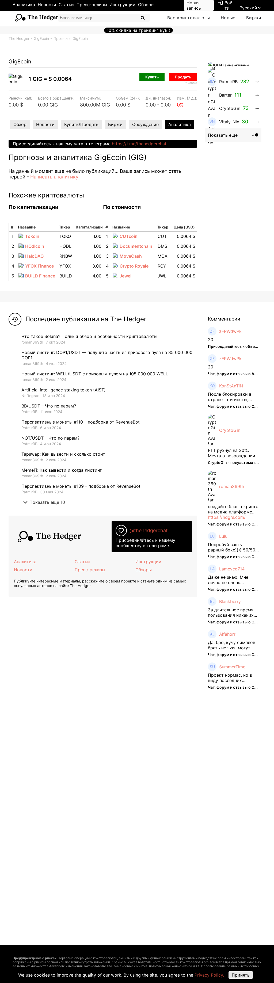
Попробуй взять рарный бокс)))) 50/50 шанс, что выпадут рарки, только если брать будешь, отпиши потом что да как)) (231, 547)
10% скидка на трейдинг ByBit (138, 30)
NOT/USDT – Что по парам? (51, 438)
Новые (228, 17)
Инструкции (122, 4)
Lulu (223, 536)
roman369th (32, 342)
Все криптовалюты (188, 17)
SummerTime (232, 666)
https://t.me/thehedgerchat (139, 143)
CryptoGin (229, 430)
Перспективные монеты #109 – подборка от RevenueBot (80, 486)
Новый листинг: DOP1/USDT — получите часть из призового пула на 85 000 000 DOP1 (106, 355)
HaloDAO (34, 256)
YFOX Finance (39, 266)
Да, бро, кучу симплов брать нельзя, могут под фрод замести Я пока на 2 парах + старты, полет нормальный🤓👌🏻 (231, 645)
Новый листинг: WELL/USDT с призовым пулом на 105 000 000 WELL (94, 373)
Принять (241, 975)
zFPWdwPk (230, 331)
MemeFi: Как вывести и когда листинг (61, 470)
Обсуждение (145, 124)
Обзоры (146, 4)
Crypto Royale (134, 266)
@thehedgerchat (149, 530)
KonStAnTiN (231, 385)
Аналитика (24, 4)
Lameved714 (232, 568)
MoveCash (131, 256)
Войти (225, 5)
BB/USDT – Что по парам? (48, 406)
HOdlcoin (34, 246)
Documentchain (136, 246)
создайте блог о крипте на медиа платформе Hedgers (233, 509)
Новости (47, 4)
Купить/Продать (81, 124)
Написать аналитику (54, 177)
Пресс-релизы (92, 4)
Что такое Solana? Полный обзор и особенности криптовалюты (89, 336)
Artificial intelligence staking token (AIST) (63, 390)
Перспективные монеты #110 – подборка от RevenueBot (80, 422)
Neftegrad (30, 395)
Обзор (19, 124)
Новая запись (194, 5)
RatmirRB (29, 411)
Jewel (125, 276)
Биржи (253, 17)
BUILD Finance (40, 276)
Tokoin (32, 236)
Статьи (66, 4)
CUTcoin (129, 236)
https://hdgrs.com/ (227, 517)
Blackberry (230, 601)
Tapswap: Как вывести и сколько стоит (63, 454)
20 (210, 339)
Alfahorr (227, 634)
